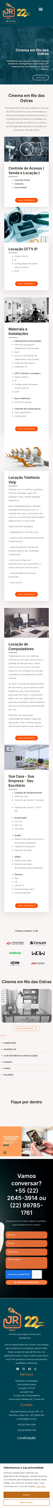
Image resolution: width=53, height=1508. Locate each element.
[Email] (29, 1369)
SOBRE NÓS (10, 1043)
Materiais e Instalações (26, 1381)
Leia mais (40, 1486)
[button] (40, 9)
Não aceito (26, 1502)
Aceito (26, 1495)
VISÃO (7, 1068)
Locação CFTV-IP (26, 1388)
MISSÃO (8, 1062)
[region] (26, 1485)
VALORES (8, 1075)
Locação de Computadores (26, 1395)
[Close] (50, 1466)
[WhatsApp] (35, 1369)
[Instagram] (23, 1369)
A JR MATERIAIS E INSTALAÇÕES (21, 1055)
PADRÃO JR (10, 1049)
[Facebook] (17, 1369)
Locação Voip (26, 1392)
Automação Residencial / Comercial (26, 1399)
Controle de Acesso (26, 1384)
